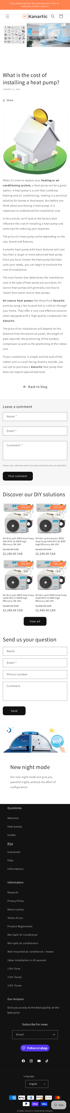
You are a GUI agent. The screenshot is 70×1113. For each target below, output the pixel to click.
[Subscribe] (53, 1034)
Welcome (12, 818)
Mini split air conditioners (22, 943)
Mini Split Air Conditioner (22, 934)
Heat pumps (14, 826)
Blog (10, 843)
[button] (7, 16)
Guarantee (13, 852)
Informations (15, 868)
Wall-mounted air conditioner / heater (30, 951)
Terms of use (15, 918)
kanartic (29, 1110)
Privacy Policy (15, 900)
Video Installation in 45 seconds (26, 960)
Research (12, 892)
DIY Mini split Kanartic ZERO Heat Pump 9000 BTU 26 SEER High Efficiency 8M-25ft (50, 541)
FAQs (10, 860)
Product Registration (20, 926)
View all (35, 621)
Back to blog (37, 386)
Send (14, 711)
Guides (11, 835)
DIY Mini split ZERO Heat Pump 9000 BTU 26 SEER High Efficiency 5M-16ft (18, 541)
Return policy (15, 909)
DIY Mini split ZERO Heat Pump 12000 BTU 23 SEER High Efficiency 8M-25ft (51, 598)
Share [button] (10, 100)
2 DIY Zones (14, 977)
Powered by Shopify (43, 1110)
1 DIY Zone (13, 968)
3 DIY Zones (14, 985)
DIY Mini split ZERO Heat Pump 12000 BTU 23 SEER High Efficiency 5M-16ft (18, 598)
